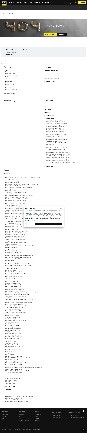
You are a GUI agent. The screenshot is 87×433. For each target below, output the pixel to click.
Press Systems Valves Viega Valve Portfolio (56, 129)
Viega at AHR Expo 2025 (11, 228)
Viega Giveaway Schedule (11, 383)
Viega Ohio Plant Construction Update (14, 210)
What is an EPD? (9, 254)
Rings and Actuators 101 (11, 270)
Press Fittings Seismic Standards (54, 146)
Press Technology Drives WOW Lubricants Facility (16, 198)
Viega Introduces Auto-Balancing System (55, 149)
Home (2, 13)
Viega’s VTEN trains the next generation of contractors (17, 314)
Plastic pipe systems (10, 73)
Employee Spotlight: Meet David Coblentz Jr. (15, 185)
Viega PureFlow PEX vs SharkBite (13, 317)
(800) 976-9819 (56, 415)
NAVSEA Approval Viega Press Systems (55, 128)
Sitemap (4, 429)
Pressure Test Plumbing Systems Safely (14, 346)
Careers (47, 112)
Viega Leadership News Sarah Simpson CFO (56, 138)
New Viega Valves (50, 144)
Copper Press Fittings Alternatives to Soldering (16, 208)
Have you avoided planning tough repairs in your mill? (17, 262)
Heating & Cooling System (11, 89)
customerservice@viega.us (77, 417)
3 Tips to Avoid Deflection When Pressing (14, 304)
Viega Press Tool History (10, 348)
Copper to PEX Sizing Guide (11, 343)
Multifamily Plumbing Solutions (12, 250)
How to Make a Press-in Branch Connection (15, 310)
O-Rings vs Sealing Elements (12, 335)
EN (68, 3)
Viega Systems (8, 81)
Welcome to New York (10, 278)
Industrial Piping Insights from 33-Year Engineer (16, 197)
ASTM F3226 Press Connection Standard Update (16, 231)
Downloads (7, 173)
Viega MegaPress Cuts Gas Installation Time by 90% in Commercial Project (22, 177)
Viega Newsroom (49, 118)
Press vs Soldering (9, 354)
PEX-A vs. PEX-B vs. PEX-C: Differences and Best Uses (18, 370)
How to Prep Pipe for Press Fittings (13, 364)
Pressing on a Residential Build (12, 267)
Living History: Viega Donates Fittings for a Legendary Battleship (20, 263)
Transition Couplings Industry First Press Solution (57, 125)
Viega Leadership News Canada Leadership (56, 121)
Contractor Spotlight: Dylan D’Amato (13, 258)
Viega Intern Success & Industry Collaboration (15, 194)
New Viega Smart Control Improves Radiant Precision (58, 154)
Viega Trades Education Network (12, 378)
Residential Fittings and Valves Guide (13, 237)
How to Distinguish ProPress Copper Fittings (15, 273)
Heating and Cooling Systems (12, 75)
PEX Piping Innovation (10, 249)
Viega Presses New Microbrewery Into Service (15, 296)
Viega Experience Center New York (54, 141)
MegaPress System (9, 84)
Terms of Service (27, 429)
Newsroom (37, 420)
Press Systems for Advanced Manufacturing (15, 215)
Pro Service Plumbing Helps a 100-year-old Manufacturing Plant (20, 245)
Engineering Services (10, 386)
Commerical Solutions (51, 70)
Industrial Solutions (50, 76)
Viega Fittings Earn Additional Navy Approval (56, 147)
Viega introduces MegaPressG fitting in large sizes (57, 157)
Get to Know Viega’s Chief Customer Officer (15, 202)
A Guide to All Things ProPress (12, 283)
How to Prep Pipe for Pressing (12, 315)
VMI (4, 392)
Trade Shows (48, 107)
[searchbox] (42, 7)
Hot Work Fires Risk (10, 351)
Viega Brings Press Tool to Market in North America (58, 152)
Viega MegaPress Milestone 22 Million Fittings (56, 142)
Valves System (8, 82)
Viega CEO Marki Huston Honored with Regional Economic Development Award (64, 164)
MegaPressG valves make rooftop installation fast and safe (18, 302)
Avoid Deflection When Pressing (12, 338)
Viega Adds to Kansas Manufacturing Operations (57, 160)
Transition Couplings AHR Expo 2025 (54, 120)
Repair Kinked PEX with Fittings (12, 340)
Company (38, 411)
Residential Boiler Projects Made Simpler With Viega (17, 294)
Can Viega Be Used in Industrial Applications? (15, 291)
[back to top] (83, 411)
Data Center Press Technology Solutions (14, 226)
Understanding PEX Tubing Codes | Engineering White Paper (19, 396)
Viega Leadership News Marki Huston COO (56, 134)
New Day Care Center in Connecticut (13, 281)
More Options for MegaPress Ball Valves (14, 289)
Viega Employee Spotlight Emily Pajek (13, 224)
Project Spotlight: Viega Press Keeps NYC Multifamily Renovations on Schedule (23, 367)
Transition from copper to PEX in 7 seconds (15, 307)
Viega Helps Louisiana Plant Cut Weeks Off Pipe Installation (19, 299)
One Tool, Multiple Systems (11, 229)
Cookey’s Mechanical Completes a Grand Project (16, 241)
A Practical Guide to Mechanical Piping (14, 369)
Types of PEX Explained (10, 341)
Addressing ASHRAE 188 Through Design (15, 399)
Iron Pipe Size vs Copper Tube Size (13, 328)
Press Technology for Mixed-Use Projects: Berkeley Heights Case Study (21, 184)
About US (47, 104)
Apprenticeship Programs (11, 380)
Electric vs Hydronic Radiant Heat (13, 333)
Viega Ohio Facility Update (11, 244)
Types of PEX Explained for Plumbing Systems (15, 218)
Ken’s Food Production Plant (12, 182)
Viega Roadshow (49, 115)
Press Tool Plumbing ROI (11, 319)
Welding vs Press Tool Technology (13, 374)
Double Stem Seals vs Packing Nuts (13, 336)
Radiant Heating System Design (12, 330)
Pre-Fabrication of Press (11, 275)
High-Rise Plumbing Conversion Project (14, 361)
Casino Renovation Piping (11, 247)
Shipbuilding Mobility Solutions (12, 322)
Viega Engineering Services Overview (13, 205)
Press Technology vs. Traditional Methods (14, 284)
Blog (5, 176)
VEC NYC (7, 381)
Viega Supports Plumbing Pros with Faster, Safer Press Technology (20, 362)
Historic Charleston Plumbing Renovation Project (16, 207)
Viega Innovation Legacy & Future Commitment (16, 203)
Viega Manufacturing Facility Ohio (54, 136)
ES (70, 3)
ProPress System (9, 86)
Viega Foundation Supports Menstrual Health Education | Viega (60, 162)
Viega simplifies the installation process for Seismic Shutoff (18, 306)
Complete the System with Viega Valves (14, 220)
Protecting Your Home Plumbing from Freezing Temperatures (19, 255)
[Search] (85, 7)
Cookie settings (36, 429)
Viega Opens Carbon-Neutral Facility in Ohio (15, 192)
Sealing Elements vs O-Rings (12, 353)
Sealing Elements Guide (10, 332)
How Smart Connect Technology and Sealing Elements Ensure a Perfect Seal (22, 293)
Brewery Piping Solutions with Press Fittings (15, 234)
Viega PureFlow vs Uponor (11, 323)
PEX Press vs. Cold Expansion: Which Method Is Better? (18, 257)
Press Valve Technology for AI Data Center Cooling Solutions (19, 195)
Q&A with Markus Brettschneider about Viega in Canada (18, 265)
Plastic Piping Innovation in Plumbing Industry (15, 232)
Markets (4, 418)
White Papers (7, 395)
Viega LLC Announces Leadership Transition (56, 123)
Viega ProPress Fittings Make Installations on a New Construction (20, 301)
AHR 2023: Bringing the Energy (12, 297)
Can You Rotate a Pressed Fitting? (13, 286)
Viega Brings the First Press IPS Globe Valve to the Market (18, 189)
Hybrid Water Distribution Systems (13, 349)
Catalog (6, 70)
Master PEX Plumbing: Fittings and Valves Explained (17, 181)
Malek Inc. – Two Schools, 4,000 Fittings (14, 271)
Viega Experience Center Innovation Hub (14, 236)
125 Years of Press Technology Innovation (15, 221)
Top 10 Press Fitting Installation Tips (13, 372)
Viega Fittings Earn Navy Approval (54, 151)
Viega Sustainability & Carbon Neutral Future (15, 211)
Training (6, 377)
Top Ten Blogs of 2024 (10, 223)
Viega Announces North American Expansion (56, 139)
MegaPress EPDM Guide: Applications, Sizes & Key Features (19, 357)
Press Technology (9, 93)
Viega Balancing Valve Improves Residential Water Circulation (60, 155)
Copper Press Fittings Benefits (12, 325)
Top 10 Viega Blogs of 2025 (11, 179)
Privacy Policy (17, 429)
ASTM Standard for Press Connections (55, 126)
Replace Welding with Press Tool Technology (15, 320)
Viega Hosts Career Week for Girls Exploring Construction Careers (20, 366)
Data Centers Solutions (51, 79)
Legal (10, 429)
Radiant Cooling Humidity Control (13, 327)
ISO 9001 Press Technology (11, 260)
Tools (6, 78)
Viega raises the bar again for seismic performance (16, 312)
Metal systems (8, 71)
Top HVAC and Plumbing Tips (12, 268)
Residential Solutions (51, 73)
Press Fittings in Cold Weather (12, 359)
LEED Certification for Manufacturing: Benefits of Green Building (20, 187)
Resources (22, 411)
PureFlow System (9, 87)
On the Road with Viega (10, 190)
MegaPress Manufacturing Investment (55, 131)
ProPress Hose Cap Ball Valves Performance (15, 200)
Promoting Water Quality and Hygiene (14, 398)
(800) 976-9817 (56, 417)
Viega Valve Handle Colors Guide (12, 216)
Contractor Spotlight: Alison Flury (13, 252)
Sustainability (48, 166)
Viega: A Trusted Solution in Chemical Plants (15, 242)
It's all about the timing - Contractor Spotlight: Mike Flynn (18, 288)
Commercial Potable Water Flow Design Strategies (16, 401)
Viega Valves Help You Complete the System (15, 239)
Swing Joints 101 (9, 280)
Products (5, 411)
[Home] (4, 2)
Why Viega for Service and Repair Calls (14, 276)
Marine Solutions (49, 81)
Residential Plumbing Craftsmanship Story (15, 213)
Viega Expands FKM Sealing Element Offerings (57, 159)
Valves (6, 76)
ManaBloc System (9, 91)
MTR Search (7, 389)
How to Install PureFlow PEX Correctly (14, 356)
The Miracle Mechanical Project (12, 309)
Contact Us (9, 54)
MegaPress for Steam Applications (13, 344)
